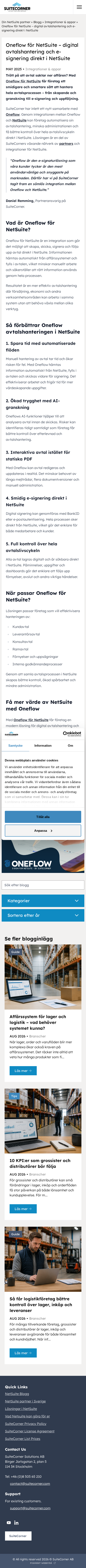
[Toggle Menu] (79, 7)
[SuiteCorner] (17, 7)
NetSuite (19, 120)
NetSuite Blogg (17, 1394)
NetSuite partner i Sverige (25, 1401)
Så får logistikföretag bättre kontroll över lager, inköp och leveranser (41, 1304)
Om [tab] (70, 745)
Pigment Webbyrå (41, 1563)
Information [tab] (43, 745)
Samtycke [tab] (15, 745)
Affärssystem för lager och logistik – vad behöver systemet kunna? (38, 1022)
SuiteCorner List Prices (22, 1439)
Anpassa (40, 830)
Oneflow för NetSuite (23, 81)
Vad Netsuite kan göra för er (27, 1416)
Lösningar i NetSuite (21, 1409)
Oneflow (13, 114)
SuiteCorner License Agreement (29, 1431)
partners (66, 143)
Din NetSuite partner (16, 22)
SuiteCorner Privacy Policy (25, 1424)
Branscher (37, 1036)
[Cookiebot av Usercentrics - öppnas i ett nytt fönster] (63, 734)
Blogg (37, 22)
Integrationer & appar (60, 22)
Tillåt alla (42, 817)
